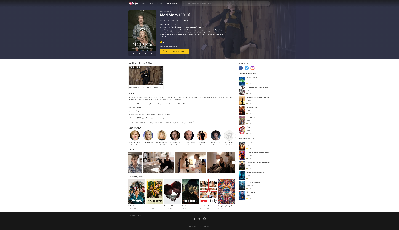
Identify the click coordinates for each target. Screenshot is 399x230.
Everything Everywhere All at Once (226, 206)
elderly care (158, 122)
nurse (150, 122)
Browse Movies (172, 3)
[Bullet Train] (136, 191)
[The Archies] (242, 120)
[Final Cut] (242, 130)
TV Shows (159, 3)
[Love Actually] (208, 191)
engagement (168, 122)
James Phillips (196, 27)
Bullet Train (132, 206)
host (182, 122)
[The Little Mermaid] (242, 185)
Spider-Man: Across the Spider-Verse (258, 152)
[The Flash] (242, 146)
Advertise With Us (135, 216)
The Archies (251, 117)
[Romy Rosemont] (135, 135)
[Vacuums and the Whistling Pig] (242, 100)
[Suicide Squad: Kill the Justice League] (242, 90)
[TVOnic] (133, 3)
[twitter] (247, 69)
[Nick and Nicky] (242, 110)
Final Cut (250, 127)
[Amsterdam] (154, 191)
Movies (150, 3)
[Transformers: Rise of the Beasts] (242, 165)
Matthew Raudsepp (175, 142)
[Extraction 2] (242, 195)
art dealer (190, 122)
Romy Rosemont (134, 142)
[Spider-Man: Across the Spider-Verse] (242, 155)
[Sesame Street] (242, 81)
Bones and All (169, 206)
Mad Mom (168, 11)
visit (176, 122)
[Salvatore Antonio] (189, 135)
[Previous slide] (130, 136)
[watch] (142, 30)
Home (143, 3)
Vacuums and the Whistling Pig (258, 97)
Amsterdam (150, 206)
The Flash (250, 143)
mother (131, 122)
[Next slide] (234, 136)
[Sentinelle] (190, 191)
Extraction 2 (251, 192)
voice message (140, 122)
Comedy (167, 24)
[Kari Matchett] (148, 135)
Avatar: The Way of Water (255, 172)
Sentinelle (185, 206)
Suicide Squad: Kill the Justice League (258, 87)
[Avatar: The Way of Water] (242, 175)
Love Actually (205, 206)
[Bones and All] (172, 191)
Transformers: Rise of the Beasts (258, 162)
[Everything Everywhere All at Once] (226, 191)
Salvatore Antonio (189, 142)
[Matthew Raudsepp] (175, 135)
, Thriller (173, 24)
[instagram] (252, 69)
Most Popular (245, 138)
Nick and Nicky (252, 107)
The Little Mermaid (253, 182)
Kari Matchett (148, 142)
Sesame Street (252, 78)
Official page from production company (150, 118)
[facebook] (241, 69)
